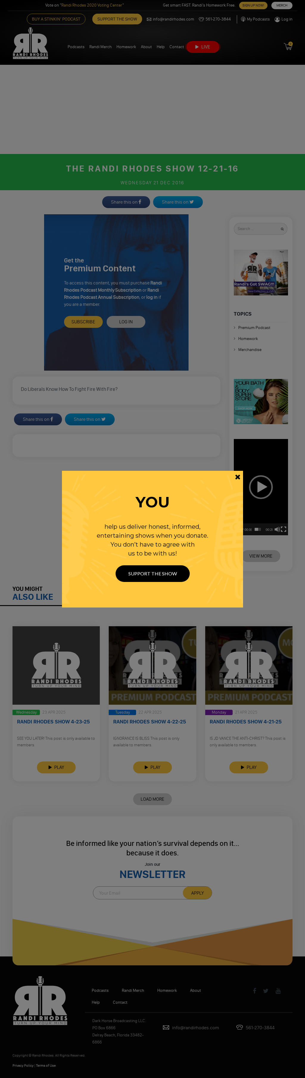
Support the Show (152, 573)
